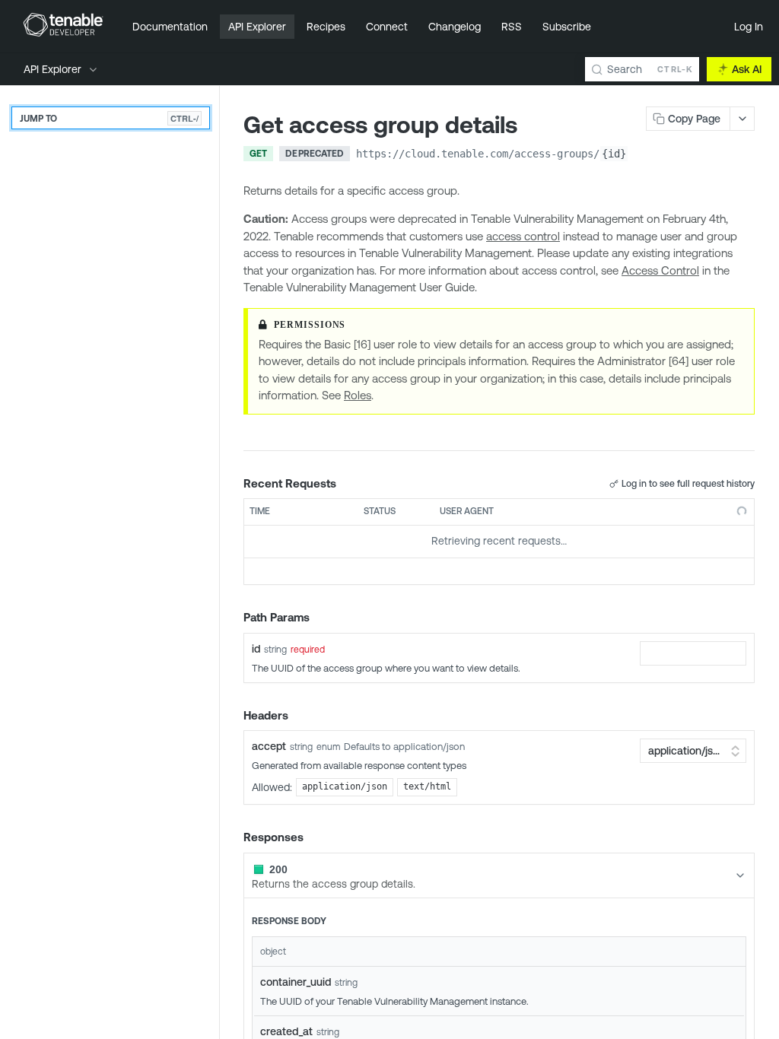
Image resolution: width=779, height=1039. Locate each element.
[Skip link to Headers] (232, 715)
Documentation (170, 27)
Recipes (326, 27)
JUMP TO (109, 118)
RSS (511, 27)
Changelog (454, 27)
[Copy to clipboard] (643, 155)
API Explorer (257, 27)
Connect (387, 27)
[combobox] (693, 653)
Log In (748, 27)
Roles (357, 395)
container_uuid (295, 982)
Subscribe (566, 27)
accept (269, 746)
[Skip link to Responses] (232, 838)
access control (523, 236)
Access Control (660, 270)
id (256, 649)
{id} (614, 154)
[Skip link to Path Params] (232, 617)
